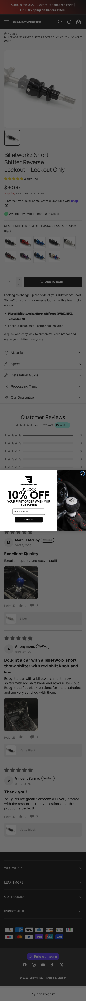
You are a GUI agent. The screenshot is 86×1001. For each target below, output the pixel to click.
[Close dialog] (82, 473)
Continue (28, 519)
